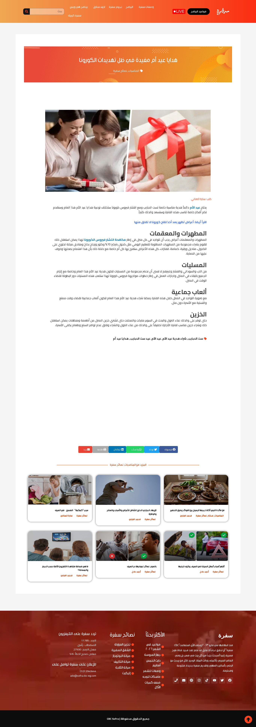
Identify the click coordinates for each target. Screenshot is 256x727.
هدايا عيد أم (121, 338)
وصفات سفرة (146, 7)
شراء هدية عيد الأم (174, 338)
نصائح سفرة (120, 70)
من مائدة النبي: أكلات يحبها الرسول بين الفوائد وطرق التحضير (197, 510)
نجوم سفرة (115, 7)
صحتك (210, 515)
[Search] (26, 11)
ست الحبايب (195, 338)
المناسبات (133, 70)
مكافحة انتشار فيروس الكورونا (105, 239)
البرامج (129, 7)
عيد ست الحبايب (140, 338)
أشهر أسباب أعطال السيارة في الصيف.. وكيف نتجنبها (201, 566)
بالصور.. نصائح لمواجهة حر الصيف (141, 566)
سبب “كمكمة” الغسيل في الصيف (71, 510)
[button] (168, 449)
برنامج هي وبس (79, 7)
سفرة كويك (74, 15)
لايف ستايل (99, 7)
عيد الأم (195, 207)
